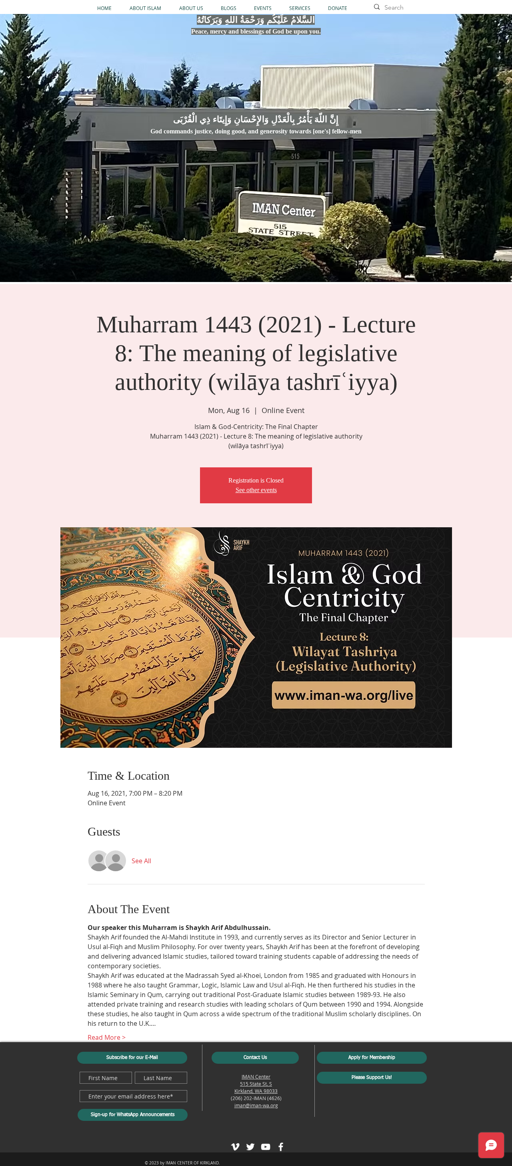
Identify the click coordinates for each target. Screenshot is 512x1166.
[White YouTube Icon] (265, 1146)
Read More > (107, 1037)
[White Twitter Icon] (250, 1146)
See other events (256, 490)
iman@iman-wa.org (256, 1105)
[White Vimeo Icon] (235, 1146)
